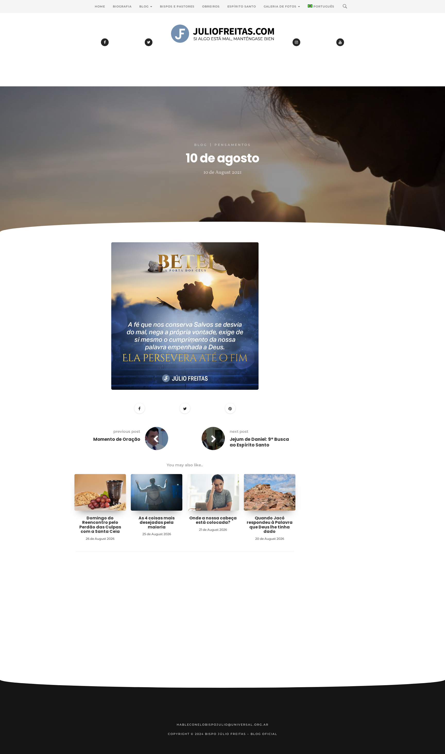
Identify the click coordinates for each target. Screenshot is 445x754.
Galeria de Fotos (280, 6)
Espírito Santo (241, 6)
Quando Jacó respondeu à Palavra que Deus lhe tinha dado (270, 525)
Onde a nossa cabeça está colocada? (213, 520)
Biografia (122, 6)
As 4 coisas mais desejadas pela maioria (157, 522)
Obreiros (211, 6)
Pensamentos (233, 144)
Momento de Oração (116, 439)
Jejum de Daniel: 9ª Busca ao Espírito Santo (259, 442)
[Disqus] (185, 623)
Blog (144, 6)
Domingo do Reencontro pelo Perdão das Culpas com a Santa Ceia (100, 525)
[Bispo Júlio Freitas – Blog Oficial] (222, 47)
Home (100, 6)
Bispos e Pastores (177, 6)
